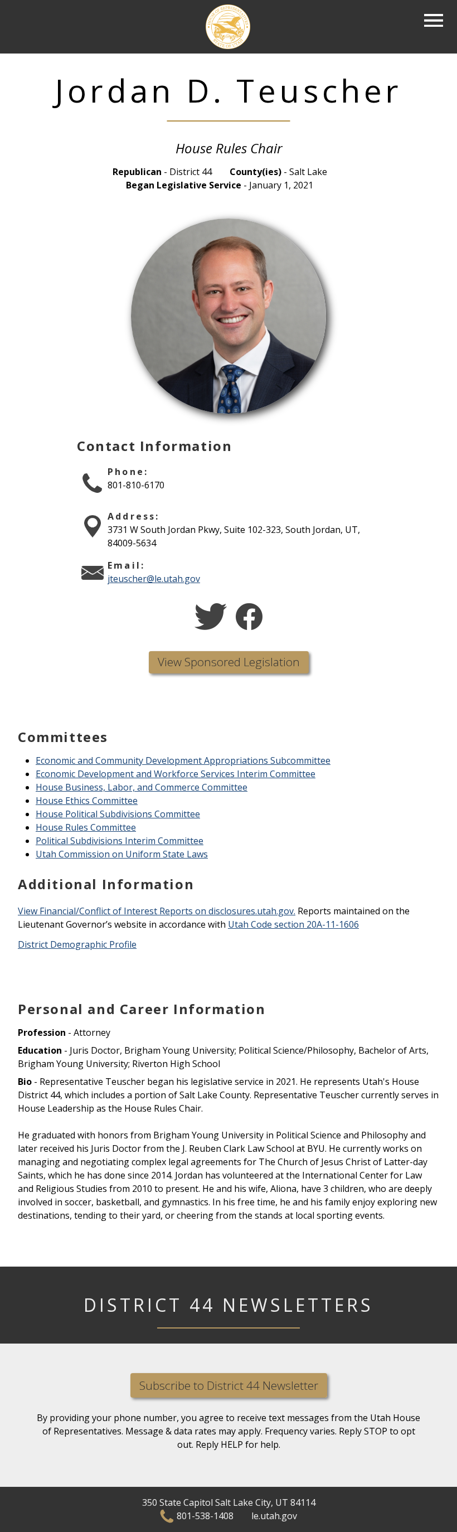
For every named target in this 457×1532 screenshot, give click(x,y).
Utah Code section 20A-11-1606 (293, 924)
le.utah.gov (274, 1516)
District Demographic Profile (77, 944)
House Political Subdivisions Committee (118, 814)
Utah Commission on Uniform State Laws (122, 854)
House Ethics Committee (87, 800)
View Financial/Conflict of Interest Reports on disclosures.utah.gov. (156, 911)
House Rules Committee (86, 827)
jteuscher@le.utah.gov (154, 579)
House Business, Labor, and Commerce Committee (141, 787)
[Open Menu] (433, 20)
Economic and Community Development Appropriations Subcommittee (183, 760)
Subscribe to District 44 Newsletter (228, 1385)
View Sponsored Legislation (229, 662)
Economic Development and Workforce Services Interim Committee (175, 774)
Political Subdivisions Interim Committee (119, 841)
